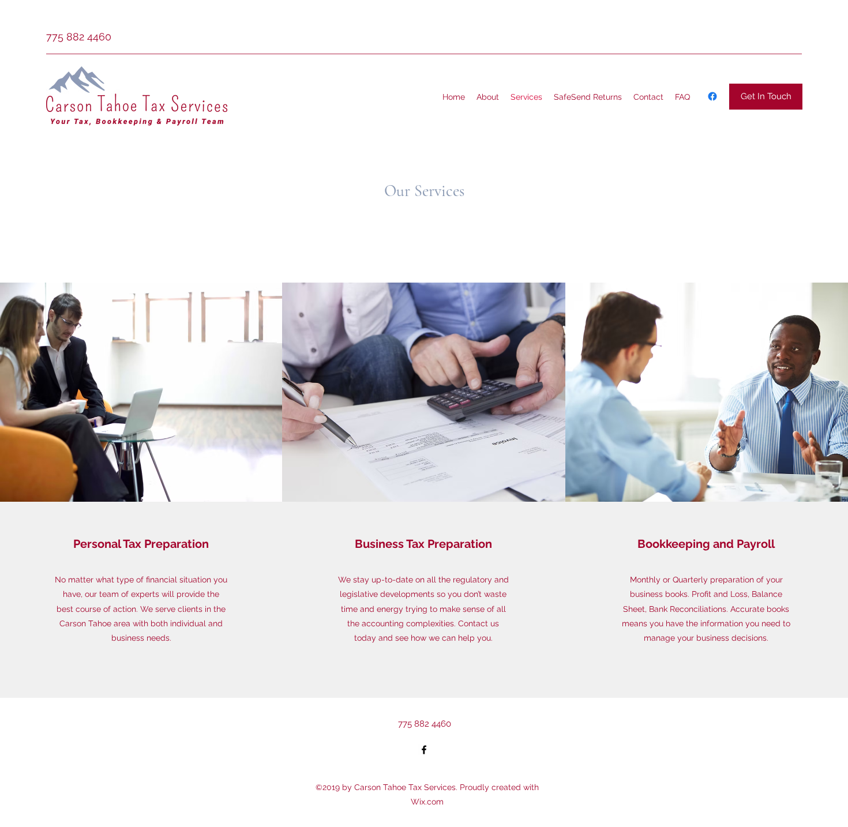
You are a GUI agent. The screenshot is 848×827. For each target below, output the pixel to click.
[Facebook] (712, 96)
